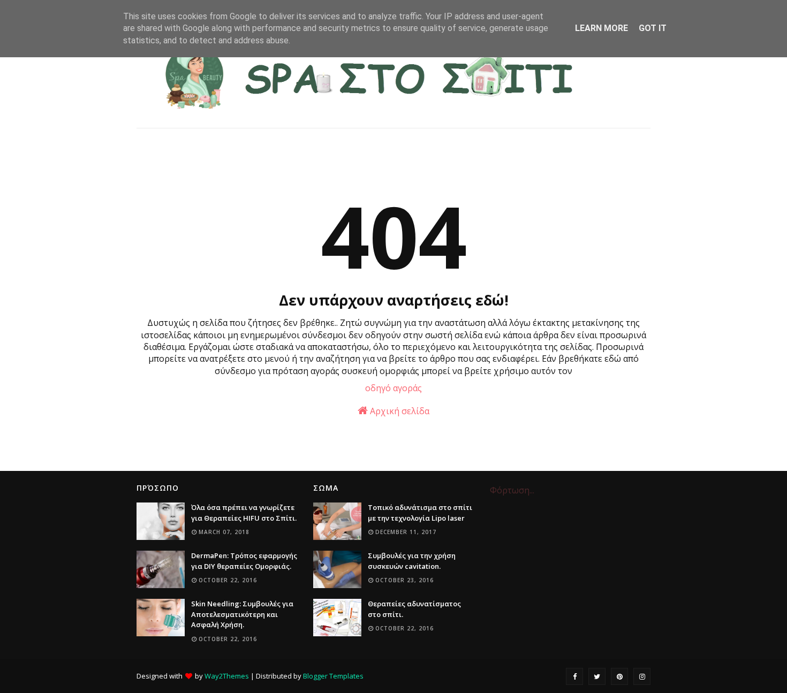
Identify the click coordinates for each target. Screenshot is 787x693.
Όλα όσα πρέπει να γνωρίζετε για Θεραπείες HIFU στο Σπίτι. (244, 512)
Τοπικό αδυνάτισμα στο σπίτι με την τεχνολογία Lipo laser (420, 512)
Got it (653, 28)
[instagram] (641, 676)
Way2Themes (227, 676)
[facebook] (574, 676)
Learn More (601, 28)
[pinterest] (619, 676)
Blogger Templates (333, 676)
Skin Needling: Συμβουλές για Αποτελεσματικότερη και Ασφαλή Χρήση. (242, 614)
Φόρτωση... (512, 490)
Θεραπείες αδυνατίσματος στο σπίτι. (414, 609)
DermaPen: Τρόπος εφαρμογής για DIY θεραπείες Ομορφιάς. (244, 561)
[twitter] (597, 676)
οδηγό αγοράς (393, 388)
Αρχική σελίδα (398, 411)
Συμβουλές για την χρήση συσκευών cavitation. (412, 561)
